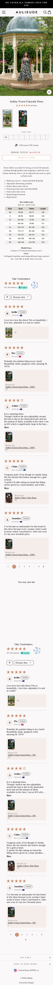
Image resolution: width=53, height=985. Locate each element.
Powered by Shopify (26, 983)
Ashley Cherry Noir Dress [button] (25, 498)
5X (48, 137)
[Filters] (7, 297)
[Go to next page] (44, 567)
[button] (22, 105)
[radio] (7, 119)
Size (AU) (26, 132)
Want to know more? (26, 964)
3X (37, 137)
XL (27, 137)
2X (32, 137)
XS (6, 137)
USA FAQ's (25, 957)
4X (43, 137)
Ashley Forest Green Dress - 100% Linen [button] (20, 387)
